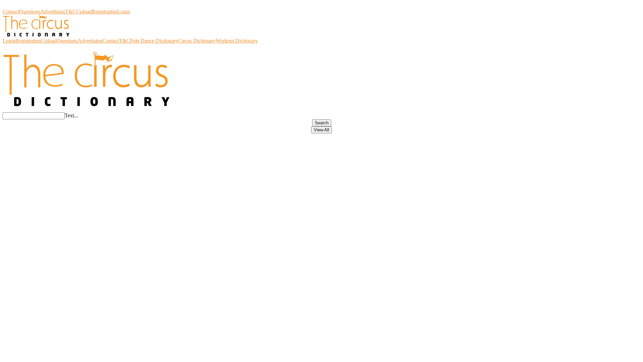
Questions (29, 11)
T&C (70, 11)
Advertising (52, 11)
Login (123, 11)
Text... (71, 115)
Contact (11, 11)
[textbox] (34, 115)
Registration (104, 11)
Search (322, 122)
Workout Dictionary (237, 41)
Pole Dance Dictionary (154, 41)
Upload (84, 11)
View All (321, 129)
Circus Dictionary (21, 5)
